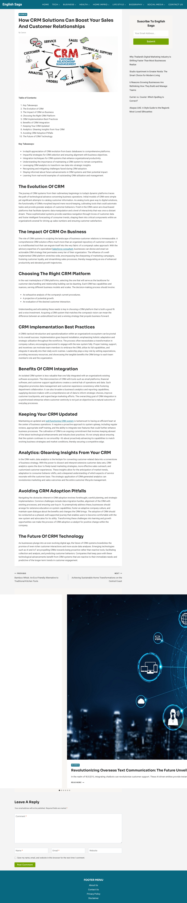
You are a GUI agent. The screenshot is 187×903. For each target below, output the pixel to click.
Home (45, 4)
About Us (93, 885)
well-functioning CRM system (60, 421)
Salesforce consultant (62, 249)
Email (56, 850)
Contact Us (175, 4)
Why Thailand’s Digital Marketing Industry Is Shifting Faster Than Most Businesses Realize (150, 60)
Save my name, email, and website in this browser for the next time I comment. (51, 858)
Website (93, 850)
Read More (77, 782)
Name (19, 850)
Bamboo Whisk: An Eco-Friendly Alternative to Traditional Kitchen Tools (36, 577)
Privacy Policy (93, 894)
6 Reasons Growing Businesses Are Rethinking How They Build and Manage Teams (148, 86)
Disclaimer (93, 898)
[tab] (59, 790)
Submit (151, 41)
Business (23, 14)
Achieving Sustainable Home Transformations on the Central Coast (97, 577)
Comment (21, 816)
